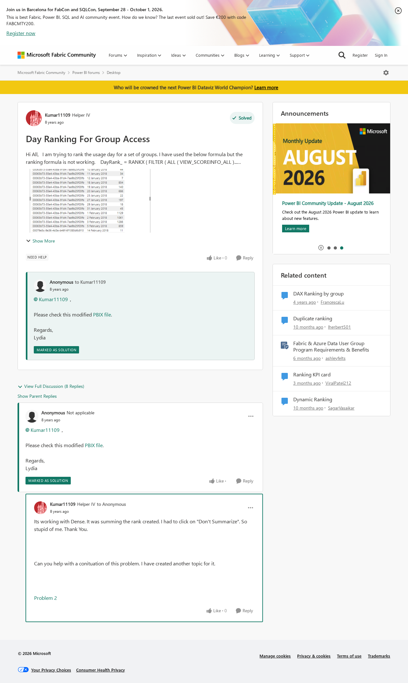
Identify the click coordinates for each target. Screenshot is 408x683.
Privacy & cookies (314, 655)
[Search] (342, 55)
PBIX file (102, 314)
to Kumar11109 (90, 282)
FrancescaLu (332, 302)
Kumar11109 (57, 115)
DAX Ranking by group (318, 293)
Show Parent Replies (37, 396)
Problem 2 (45, 597)
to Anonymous (111, 504)
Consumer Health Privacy (100, 669)
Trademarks (379, 655)
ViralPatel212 (338, 383)
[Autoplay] (321, 247)
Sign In (381, 55)
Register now (20, 33)
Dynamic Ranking (312, 399)
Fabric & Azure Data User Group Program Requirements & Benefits (331, 346)
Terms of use (349, 655)
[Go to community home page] (57, 55)
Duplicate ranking (312, 318)
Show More (44, 241)
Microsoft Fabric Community (41, 72)
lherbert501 (339, 327)
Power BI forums (86, 72)
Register (360, 55)
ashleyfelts (335, 358)
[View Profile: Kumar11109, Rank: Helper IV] (34, 118)
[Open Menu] (386, 72)
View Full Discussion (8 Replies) (54, 386)
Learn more (266, 87)
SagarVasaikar (341, 408)
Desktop (113, 72)
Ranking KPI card (312, 374)
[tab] (328, 247)
